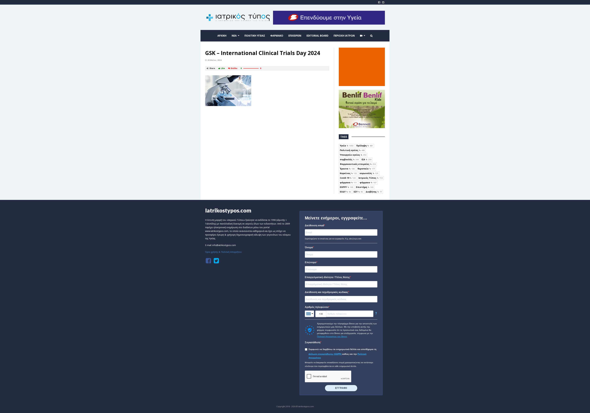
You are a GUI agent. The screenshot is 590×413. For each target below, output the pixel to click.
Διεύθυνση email (314, 225)
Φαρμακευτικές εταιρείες (358, 164)
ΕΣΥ (358, 191)
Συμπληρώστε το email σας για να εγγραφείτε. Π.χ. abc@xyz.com (333, 239)
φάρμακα (348, 182)
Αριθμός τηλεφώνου (316, 307)
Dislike (234, 68)
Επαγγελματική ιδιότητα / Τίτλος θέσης (327, 277)
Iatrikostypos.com (228, 210)
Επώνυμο (310, 262)
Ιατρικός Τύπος (370, 177)
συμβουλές (349, 159)
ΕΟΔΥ (345, 191)
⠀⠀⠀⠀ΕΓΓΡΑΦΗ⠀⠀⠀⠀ (341, 388)
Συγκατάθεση (312, 342)
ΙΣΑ (366, 159)
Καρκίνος (348, 173)
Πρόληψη (364, 145)
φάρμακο (368, 182)
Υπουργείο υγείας (353, 154)
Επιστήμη (364, 187)
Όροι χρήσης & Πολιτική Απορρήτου (223, 251)
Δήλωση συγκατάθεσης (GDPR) (325, 354)
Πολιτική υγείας (352, 150)
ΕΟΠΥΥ (346, 187)
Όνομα (309, 247)
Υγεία (346, 145)
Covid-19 (348, 177)
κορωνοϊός (369, 173)
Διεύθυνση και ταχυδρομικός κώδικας (326, 292)
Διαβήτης (374, 191)
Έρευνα (347, 168)
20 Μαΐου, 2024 (214, 60)
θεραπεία (366, 168)
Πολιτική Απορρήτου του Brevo (332, 336)
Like (223, 68)
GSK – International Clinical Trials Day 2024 (262, 53)
